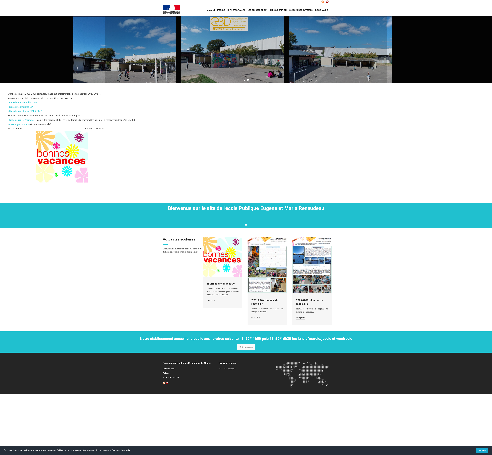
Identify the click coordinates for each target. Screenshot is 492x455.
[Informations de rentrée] (222, 257)
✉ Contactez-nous (246, 347)
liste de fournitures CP (21, 106)
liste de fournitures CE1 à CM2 (25, 111)
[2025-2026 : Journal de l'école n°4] (267, 265)
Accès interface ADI (171, 377)
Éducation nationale (227, 369)
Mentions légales (169, 369)
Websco (166, 373)
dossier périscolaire (19, 124)
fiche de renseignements (21, 119)
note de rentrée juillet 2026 (23, 102)
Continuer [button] (482, 450)
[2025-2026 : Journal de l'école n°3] (312, 265)
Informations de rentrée (221, 283)
